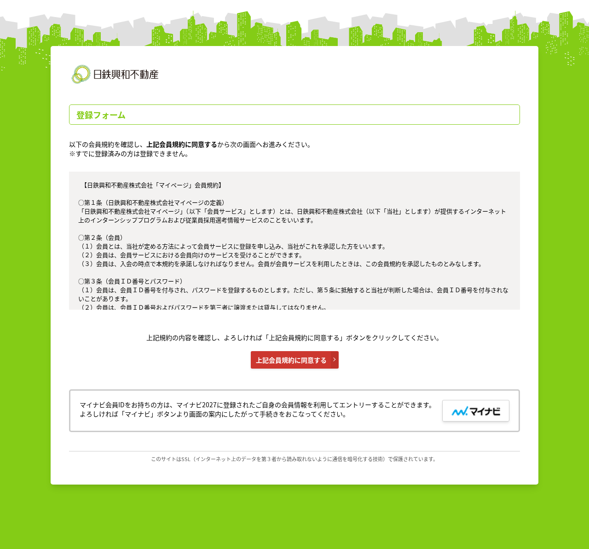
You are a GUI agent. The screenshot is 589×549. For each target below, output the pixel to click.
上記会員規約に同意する (291, 359)
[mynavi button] (475, 411)
